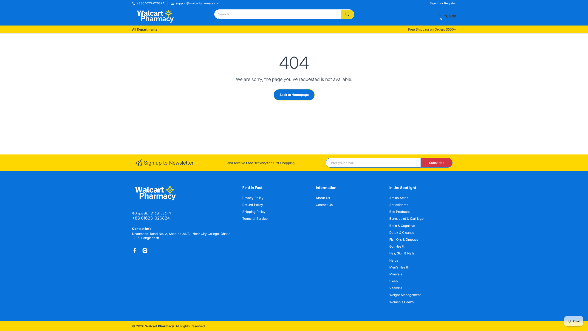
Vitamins (396, 288)
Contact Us (324, 205)
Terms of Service (255, 218)
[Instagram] (145, 250)
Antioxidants (399, 205)
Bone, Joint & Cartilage (406, 218)
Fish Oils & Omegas (404, 239)
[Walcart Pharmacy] (155, 16)
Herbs (394, 260)
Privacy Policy (252, 198)
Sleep (394, 281)
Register (450, 3)
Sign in (435, 3)
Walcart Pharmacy (159, 326)
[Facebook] (135, 250)
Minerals (396, 274)
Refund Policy (252, 205)
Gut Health (397, 246)
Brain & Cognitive (402, 226)
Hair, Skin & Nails (402, 253)
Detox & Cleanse (402, 232)
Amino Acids (399, 198)
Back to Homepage (294, 95)
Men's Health (399, 267)
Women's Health (402, 302)
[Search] (347, 14)
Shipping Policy (254, 212)
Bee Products (399, 212)
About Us (323, 198)
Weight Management (405, 295)
